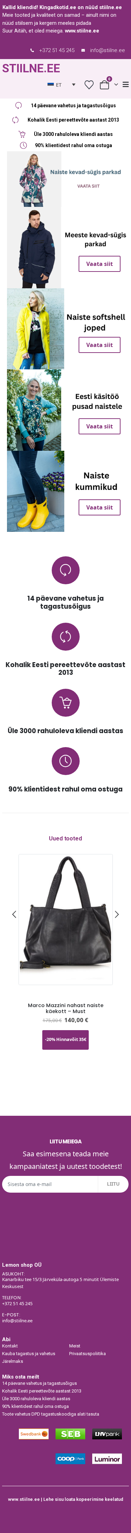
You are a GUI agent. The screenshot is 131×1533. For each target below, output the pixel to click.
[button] (14, 914)
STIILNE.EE (31, 68)
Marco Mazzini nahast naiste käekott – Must (65, 1008)
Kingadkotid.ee (57, 7)
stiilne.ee (110, 7)
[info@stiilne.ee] (83, 50)
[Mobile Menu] (126, 84)
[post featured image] (66, 919)
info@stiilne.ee (107, 50)
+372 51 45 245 (56, 50)
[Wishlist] (88, 85)
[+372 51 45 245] (32, 50)
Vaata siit (68, 160)
